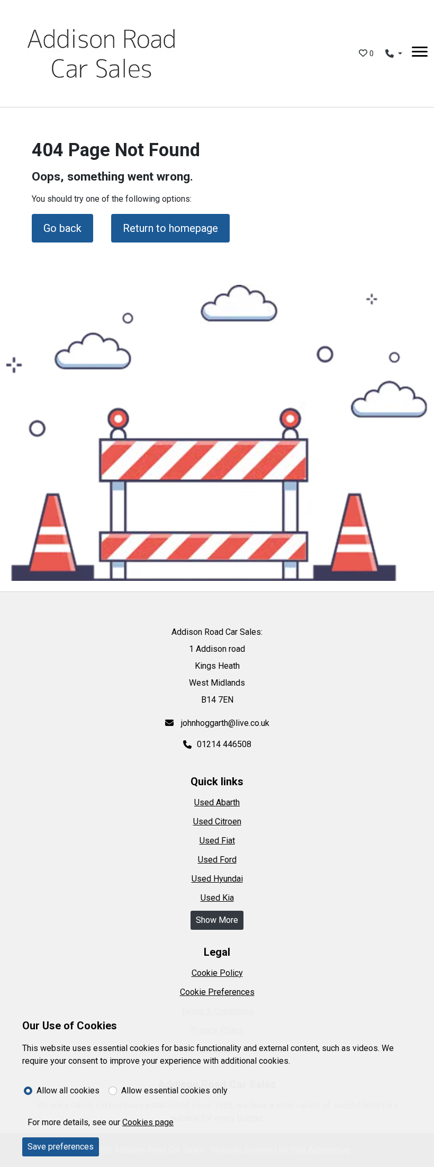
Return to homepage (170, 228)
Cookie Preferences (217, 992)
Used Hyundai (217, 879)
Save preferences (61, 1147)
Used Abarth (217, 802)
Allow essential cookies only (174, 1090)
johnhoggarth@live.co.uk (224, 723)
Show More (217, 920)
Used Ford (217, 860)
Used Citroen (217, 821)
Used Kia (217, 898)
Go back (62, 228)
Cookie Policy (217, 973)
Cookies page (148, 1122)
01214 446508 (224, 744)
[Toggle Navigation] (420, 53)
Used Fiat (217, 841)
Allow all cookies (68, 1090)
